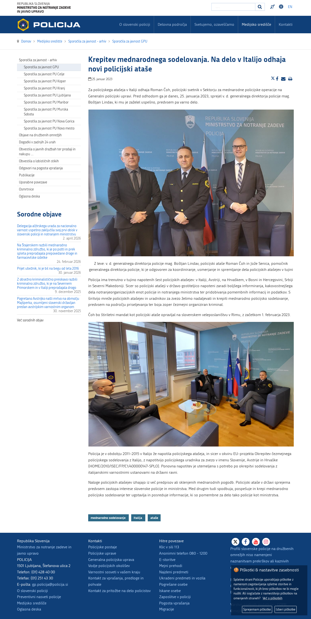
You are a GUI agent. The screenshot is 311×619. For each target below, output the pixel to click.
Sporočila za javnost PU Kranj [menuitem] (44, 88)
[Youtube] (256, 542)
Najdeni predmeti (173, 572)
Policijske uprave (102, 553)
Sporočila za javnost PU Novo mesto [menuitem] (49, 128)
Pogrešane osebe (173, 584)
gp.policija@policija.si (50, 584)
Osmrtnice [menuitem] (26, 189)
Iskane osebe (170, 590)
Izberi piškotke (285, 609)
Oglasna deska (29, 196)
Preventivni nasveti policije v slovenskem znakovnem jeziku (273, 7)
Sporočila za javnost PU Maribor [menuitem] (46, 102)
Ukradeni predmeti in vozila (182, 578)
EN (290, 7)
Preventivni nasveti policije (39, 596)
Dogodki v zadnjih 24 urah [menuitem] (37, 142)
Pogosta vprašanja (174, 603)
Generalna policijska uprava (111, 559)
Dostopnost (282, 7)
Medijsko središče (31, 603)
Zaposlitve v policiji (175, 596)
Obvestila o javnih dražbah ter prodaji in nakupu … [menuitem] (47, 151)
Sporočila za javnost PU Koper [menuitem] (45, 81)
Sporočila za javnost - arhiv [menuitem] (38, 60)
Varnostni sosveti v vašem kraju (114, 572)
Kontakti (286, 24)
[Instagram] (266, 542)
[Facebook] (246, 542)
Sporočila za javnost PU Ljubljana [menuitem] (47, 95)
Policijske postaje (102, 547)
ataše (154, 518)
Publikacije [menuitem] (27, 175)
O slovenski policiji (32, 590)
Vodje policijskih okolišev (109, 565)
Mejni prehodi (170, 565)
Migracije (166, 609)
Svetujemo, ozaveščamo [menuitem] (214, 24)
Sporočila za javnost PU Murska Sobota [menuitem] (46, 111)
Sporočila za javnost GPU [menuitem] (41, 67)
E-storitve (167, 559)
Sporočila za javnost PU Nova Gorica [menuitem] (49, 121)
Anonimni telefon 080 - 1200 (183, 553)
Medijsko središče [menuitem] (256, 24)
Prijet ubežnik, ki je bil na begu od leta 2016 (48, 269)
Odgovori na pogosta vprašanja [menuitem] (41, 168)
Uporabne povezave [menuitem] (33, 182)
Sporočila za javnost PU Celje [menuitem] (44, 74)
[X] (235, 542)
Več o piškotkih (272, 598)
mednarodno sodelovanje (108, 518)
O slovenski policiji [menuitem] (134, 24)
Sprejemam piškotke (257, 609)
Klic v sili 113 (169, 547)
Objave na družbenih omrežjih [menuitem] (40, 135)
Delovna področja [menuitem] (172, 24)
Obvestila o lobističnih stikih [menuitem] (39, 161)
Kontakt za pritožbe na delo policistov (119, 590)
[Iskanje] (260, 7)
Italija (138, 518)
